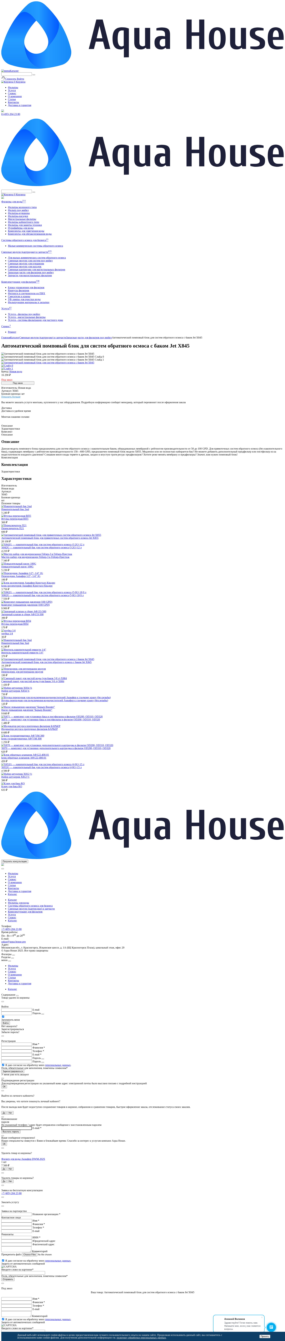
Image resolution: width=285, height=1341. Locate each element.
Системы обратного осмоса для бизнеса (24, 240)
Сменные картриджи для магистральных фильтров (36, 269)
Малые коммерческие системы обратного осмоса (35, 245)
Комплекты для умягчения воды (26, 231)
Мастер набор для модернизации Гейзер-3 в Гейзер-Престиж (35, 557)
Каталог (14, 70)
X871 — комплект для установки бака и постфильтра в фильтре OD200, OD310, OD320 (50, 719)
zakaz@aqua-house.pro (13, 941)
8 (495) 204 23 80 (10, 114)
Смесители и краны (19, 296)
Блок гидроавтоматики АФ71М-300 (21, 738)
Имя (35, 1044)
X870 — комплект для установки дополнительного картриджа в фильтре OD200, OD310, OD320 (56, 748)
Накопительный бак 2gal (15, 509)
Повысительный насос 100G (17, 566)
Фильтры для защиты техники (25, 225)
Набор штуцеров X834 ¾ (15, 690)
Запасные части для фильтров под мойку (31, 272)
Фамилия (38, 1047)
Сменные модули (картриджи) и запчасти (26, 252)
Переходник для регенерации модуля (22, 671)
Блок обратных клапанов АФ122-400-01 (23, 757)
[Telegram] (2, 111)
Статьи (12, 99)
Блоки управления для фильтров (26, 287)
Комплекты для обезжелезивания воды (30, 234)
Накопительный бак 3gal (15, 643)
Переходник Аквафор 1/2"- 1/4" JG (20, 576)
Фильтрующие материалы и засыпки (28, 302)
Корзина (19, 81)
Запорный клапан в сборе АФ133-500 (22, 614)
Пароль (36, 1013)
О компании (15, 96)
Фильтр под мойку (18, 210)
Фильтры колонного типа (22, 207)
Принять (265, 1336)
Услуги (12, 90)
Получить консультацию (15, 861)
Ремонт (12, 332)
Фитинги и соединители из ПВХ (26, 293)
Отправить (8, 1279)
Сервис (12, 93)
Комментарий (40, 1251)
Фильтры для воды (13, 201)
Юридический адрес (43, 1240)
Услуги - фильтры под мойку (24, 314)
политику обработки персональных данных (141, 1337)
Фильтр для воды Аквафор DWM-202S (23, 1159)
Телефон (38, 1051)
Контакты (13, 102)
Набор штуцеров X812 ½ (15, 776)
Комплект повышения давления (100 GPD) (25, 604)
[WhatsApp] (2, 197)
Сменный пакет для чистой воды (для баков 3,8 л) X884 (32, 681)
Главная (5, 337)
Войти (20, 78)
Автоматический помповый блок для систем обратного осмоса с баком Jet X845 (46, 662)
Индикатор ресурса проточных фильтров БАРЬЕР (29, 729)
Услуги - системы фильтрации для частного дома (35, 320)
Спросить (10, 78)
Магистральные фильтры (22, 219)
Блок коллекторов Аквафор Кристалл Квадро (26, 585)
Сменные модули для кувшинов (26, 263)
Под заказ (18, 383)
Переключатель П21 (12, 528)
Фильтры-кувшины (19, 213)
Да (4, 1113)
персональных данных (58, 1065)
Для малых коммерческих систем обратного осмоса (37, 257)
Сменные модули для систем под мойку (30, 260)
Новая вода (15, 371)
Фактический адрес (43, 1244)
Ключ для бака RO (11, 786)
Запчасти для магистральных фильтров (30, 275)
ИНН (36, 1237)
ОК (4, 1086)
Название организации (46, 1214)
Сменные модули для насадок (24, 266)
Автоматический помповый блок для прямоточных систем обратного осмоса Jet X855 (49, 538)
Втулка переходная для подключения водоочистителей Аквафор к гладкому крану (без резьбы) (54, 700)
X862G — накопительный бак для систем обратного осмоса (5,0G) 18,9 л (42, 595)
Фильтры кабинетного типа (23, 222)
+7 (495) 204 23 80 (11, 929)
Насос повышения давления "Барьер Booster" (26, 710)
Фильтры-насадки (18, 216)
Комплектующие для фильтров (20, 281)
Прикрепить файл (11, 1254)
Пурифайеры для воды (20, 228)
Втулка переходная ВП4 (14, 624)
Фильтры (13, 87)
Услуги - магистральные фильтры (27, 317)
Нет (10, 1113)
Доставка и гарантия (19, 105)
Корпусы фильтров (18, 290)
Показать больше (10, 396)
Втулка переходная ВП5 (14, 518)
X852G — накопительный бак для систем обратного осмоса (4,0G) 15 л (41, 767)
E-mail (35, 1009)
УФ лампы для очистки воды (24, 299)
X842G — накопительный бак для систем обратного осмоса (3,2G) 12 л (41, 547)
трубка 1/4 (7, 633)
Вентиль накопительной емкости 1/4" (22, 652)
